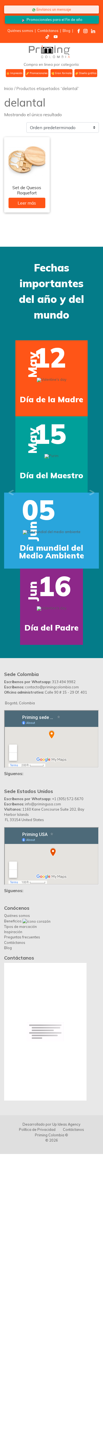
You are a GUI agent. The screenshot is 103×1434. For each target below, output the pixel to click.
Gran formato (63, 73)
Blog (66, 30)
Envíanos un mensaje (53, 9)
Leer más (27, 203)
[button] (11, 492)
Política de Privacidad (37, 1129)
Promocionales (38, 73)
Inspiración (13, 932)
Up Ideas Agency (66, 1124)
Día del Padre (51, 628)
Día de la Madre (51, 399)
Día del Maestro (51, 475)
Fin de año (54, 19)
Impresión (16, 73)
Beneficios (13, 921)
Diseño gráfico (87, 73)
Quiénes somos (20, 30)
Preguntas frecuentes (22, 937)
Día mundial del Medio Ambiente (51, 552)
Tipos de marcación (20, 926)
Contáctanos (48, 30)
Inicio (8, 88)
